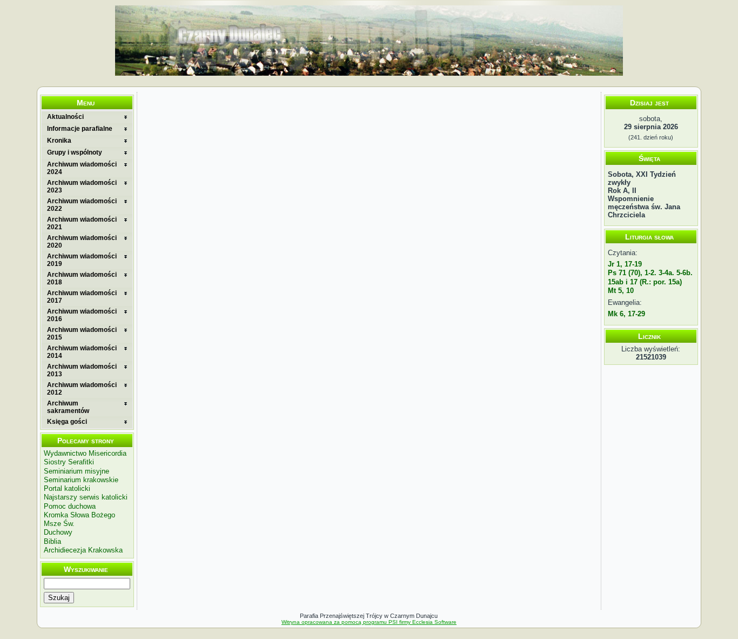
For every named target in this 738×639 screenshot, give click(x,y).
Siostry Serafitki (69, 462)
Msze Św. (59, 524)
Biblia (52, 541)
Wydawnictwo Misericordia (85, 453)
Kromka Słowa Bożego (79, 515)
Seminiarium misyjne (76, 471)
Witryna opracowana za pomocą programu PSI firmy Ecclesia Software (369, 622)
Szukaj (59, 598)
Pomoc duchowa (70, 506)
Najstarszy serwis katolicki (86, 497)
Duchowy (58, 532)
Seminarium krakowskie (81, 480)
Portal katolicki (67, 488)
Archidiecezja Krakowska (83, 550)
